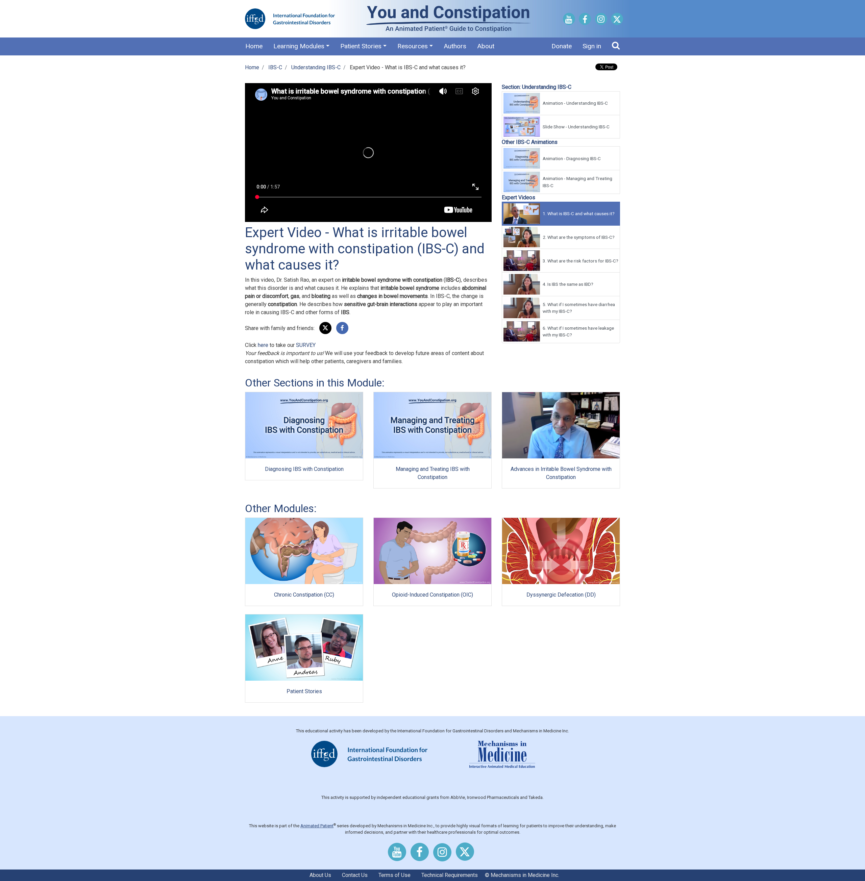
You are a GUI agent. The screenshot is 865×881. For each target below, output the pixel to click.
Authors (455, 46)
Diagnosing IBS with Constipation (304, 469)
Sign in (592, 46)
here (263, 345)
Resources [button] (412, 46)
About (485, 46)
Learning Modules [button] (298, 46)
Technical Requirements (449, 875)
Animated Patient (316, 825)
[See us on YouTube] (569, 20)
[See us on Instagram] (601, 20)
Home (254, 46)
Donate (561, 46)
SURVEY (306, 345)
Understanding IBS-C (316, 67)
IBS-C (275, 67)
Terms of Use (394, 875)
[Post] (325, 328)
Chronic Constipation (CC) (304, 594)
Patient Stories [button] (360, 46)
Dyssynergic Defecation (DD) (561, 594)
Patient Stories (304, 691)
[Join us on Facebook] (585, 20)
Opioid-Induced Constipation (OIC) (432, 594)
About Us (320, 875)
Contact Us (355, 875)
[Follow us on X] (617, 20)
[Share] (342, 328)
